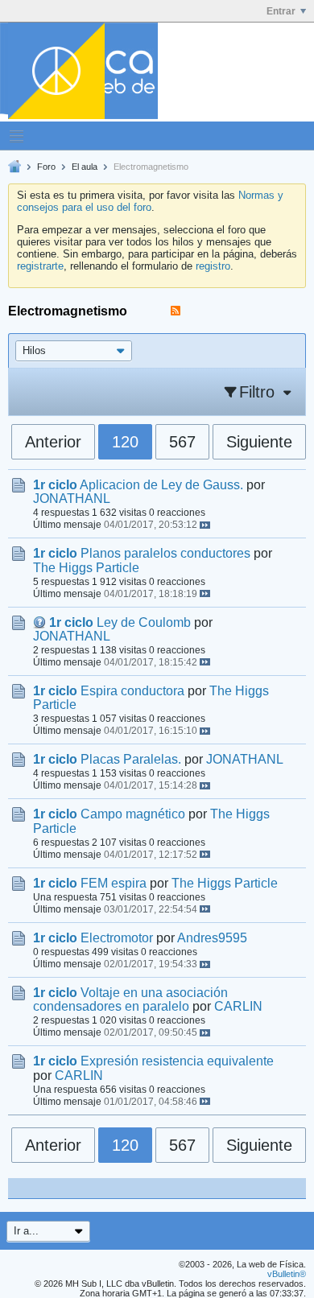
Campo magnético (133, 814)
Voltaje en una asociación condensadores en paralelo (130, 999)
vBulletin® (286, 1274)
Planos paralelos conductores (165, 553)
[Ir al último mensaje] (205, 525)
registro (213, 266)
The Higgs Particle (86, 568)
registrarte (40, 266)
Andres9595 (212, 938)
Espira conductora (132, 691)
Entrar (280, 11)
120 (125, 442)
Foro (46, 166)
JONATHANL (71, 498)
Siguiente (259, 442)
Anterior (53, 442)
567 (182, 442)
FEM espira (114, 883)
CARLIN (238, 1006)
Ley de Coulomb (144, 622)
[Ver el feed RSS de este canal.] (175, 311)
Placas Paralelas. (131, 759)
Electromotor (117, 938)
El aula (84, 166)
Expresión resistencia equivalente (177, 1061)
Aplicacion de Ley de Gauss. (161, 485)
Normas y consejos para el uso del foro (150, 201)
